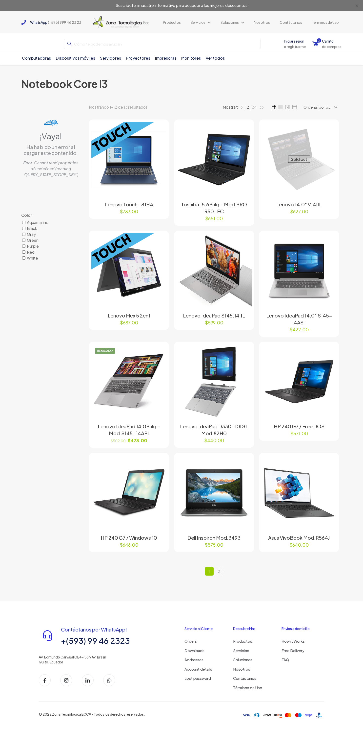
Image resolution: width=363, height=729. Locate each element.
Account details (198, 669)
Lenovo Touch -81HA (129, 204)
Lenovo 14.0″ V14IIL (299, 204)
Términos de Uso (247, 687)
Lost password (197, 678)
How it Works (293, 641)
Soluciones (242, 659)
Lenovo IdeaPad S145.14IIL (214, 315)
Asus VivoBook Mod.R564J (299, 538)
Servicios (241, 650)
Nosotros (241, 669)
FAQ (285, 659)
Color (26, 215)
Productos (242, 641)
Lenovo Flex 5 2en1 (129, 315)
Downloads (194, 650)
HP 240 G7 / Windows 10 (129, 538)
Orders (190, 641)
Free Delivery (293, 650)
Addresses (193, 659)
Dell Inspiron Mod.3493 (214, 538)
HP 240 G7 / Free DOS (299, 426)
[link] (241, 107)
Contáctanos (244, 678)
